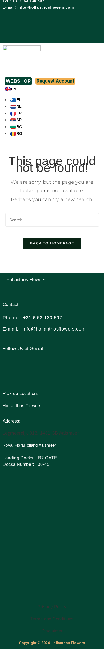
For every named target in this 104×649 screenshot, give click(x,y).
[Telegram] (74, 34)
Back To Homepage (52, 243)
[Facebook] (58, 18)
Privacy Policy (52, 606)
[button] (52, 72)
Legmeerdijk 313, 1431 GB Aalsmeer (41, 433)
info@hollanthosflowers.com (45, 7)
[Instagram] (74, 18)
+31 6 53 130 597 (42, 317)
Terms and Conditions (52, 618)
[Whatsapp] (89, 18)
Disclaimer (52, 630)
